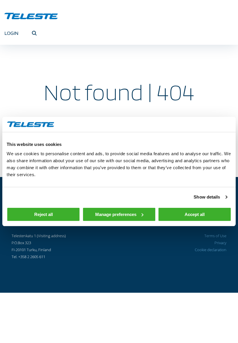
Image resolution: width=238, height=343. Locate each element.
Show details (207, 196)
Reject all (43, 214)
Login (11, 33)
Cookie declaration (210, 249)
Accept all (195, 214)
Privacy (220, 242)
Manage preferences (115, 214)
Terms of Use (215, 235)
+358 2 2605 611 (31, 256)
